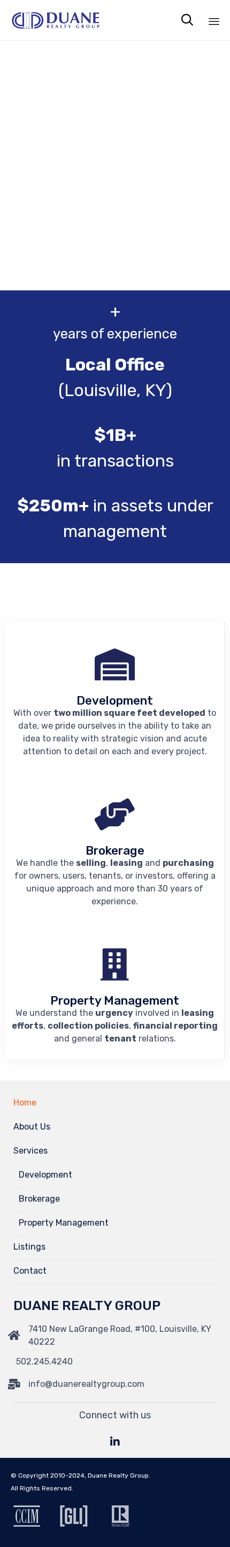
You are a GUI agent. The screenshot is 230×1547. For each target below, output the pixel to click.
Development (45, 1175)
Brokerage (39, 1199)
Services (30, 1151)
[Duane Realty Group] (56, 20)
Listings (29, 1247)
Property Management (64, 1223)
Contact (30, 1271)
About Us (31, 1127)
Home (24, 1103)
